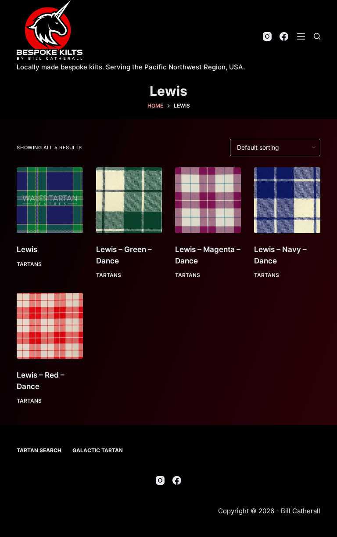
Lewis (27, 249)
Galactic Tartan (97, 450)
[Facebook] (284, 36)
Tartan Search (39, 450)
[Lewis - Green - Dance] (129, 200)
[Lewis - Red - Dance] (49, 326)
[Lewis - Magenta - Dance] (208, 200)
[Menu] (301, 36)
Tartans (29, 264)
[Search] (317, 36)
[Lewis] (49, 200)
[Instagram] (267, 36)
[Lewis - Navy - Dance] (287, 200)
